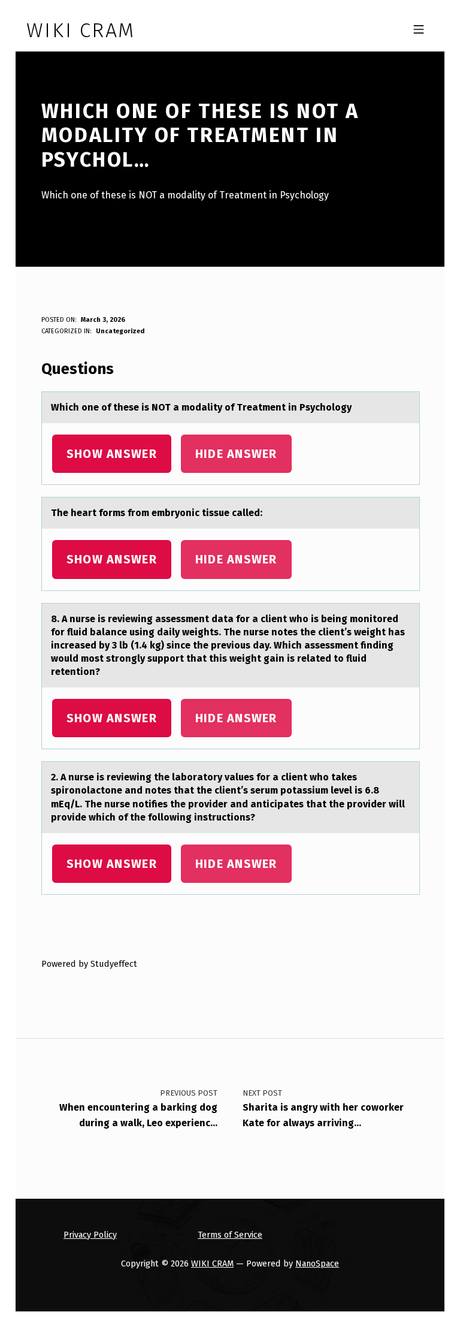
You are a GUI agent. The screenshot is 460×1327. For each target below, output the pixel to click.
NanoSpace (317, 1263)
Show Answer (111, 454)
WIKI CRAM (212, 1263)
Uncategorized (120, 331)
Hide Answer (236, 454)
